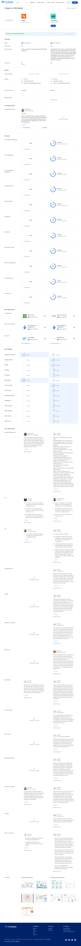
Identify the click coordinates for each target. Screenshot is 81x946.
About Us (35, 928)
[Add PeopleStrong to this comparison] (74, 338)
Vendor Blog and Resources (68, 931)
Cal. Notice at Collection (38, 939)
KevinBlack (58, 735)
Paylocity (57, 797)
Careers (34, 931)
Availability (7, 370)
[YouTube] (66, 940)
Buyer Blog (50, 930)
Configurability (8, 400)
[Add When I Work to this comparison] (44, 316)
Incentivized (26, 449)
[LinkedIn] (75, 940)
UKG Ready (54, 20)
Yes (60, 34)
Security (13, 939)
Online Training (8, 390)
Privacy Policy (19, 939)
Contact (53, 25)
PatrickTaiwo (27, 109)
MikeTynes (58, 569)
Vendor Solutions (66, 928)
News (34, 933)
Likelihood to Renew (9, 359)
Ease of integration (8, 405)
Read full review (27, 451)
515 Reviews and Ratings (55, 22)
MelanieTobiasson (30, 433)
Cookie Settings (47, 939)
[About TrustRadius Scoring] (22, 43)
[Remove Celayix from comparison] (46, 14)
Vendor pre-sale (8, 421)
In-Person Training (8, 385)
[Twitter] (72, 940)
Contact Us (35, 934)
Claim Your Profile (67, 930)
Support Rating (8, 380)
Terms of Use (7, 939)
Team (34, 930)
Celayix (23, 20)
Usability (6, 364)
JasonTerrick (29, 498)
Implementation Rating (9, 395)
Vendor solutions (40, 2)
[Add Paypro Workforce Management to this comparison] (44, 327)
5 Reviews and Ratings (25, 22)
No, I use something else (69, 34)
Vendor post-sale (8, 416)
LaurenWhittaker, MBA (60, 498)
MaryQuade (59, 650)
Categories (32, 2)
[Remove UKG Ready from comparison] (75, 14)
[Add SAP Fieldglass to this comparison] (44, 338)
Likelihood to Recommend (10, 354)
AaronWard (59, 623)
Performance (7, 375)
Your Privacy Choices (27, 939)
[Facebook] (69, 940)
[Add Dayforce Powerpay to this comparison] (74, 316)
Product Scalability (8, 410)
